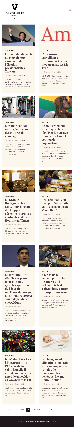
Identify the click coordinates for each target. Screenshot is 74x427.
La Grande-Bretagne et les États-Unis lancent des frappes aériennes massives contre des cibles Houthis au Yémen (18, 210)
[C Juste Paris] (14, 10)
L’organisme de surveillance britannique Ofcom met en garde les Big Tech (55, 61)
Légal (54, 421)
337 (17, 410)
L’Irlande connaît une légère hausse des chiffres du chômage (17, 131)
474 (45, 410)
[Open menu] (70, 10)
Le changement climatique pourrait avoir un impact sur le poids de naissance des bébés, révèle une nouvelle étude (55, 369)
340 (33, 410)
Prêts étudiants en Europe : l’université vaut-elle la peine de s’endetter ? (55, 205)
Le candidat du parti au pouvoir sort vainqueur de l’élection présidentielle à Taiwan (18, 62)
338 (22, 410)
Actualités (9, 50)
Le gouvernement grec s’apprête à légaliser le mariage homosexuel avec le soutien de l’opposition (55, 134)
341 (38, 410)
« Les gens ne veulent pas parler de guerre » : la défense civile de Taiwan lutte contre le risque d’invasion (55, 283)
